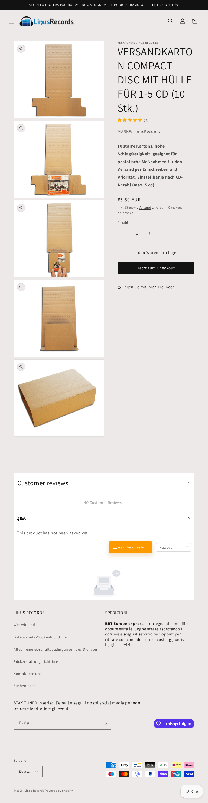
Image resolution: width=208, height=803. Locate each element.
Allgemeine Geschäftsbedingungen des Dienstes (56, 649)
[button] (11, 21)
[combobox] (173, 547)
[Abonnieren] (105, 723)
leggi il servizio (119, 644)
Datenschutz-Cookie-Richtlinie (40, 637)
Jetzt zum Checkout (156, 267)
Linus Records (34, 790)
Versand (145, 207)
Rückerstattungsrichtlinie (36, 661)
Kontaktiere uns (28, 673)
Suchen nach (25, 685)
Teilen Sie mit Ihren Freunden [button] (149, 287)
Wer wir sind (24, 624)
